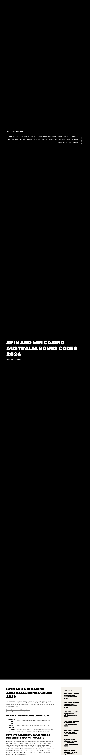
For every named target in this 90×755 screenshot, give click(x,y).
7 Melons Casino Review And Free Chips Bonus (18, 710)
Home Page (22, 139)
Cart (21, 136)
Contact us (67, 136)
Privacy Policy (53, 139)
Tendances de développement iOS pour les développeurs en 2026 (71, 743)
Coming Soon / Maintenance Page (47, 136)
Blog (17, 136)
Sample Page (62, 139)
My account (37, 139)
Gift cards (15, 139)
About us (11, 136)
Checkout (27, 136)
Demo (9, 139)
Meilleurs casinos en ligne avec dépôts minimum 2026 (71, 696)
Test (70, 142)
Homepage (29, 139)
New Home (44, 139)
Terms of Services (62, 142)
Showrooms (75, 139)
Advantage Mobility (14, 132)
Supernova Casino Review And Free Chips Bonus (18, 711)
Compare (60, 136)
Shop (68, 139)
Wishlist (75, 142)
